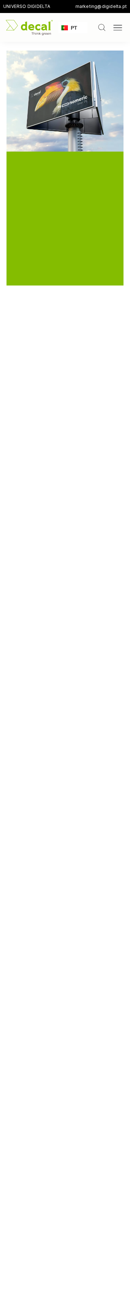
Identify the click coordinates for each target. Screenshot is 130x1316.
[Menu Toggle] (117, 28)
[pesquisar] (101, 27)
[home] (29, 27)
